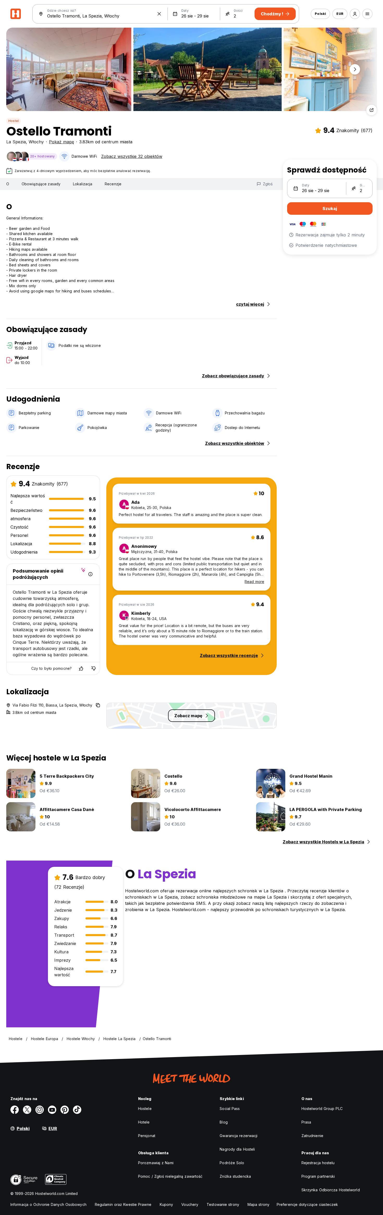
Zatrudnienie (312, 1135)
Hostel (13, 121)
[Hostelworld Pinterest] (64, 1110)
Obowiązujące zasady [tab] (41, 184)
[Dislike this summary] (93, 668)
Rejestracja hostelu (318, 1163)
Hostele (145, 1108)
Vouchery (189, 1204)
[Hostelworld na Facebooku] (14, 1110)
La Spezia (16, 141)
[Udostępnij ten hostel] (371, 110)
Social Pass (230, 1108)
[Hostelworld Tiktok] (77, 1110)
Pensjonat (146, 1135)
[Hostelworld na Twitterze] (27, 1110)
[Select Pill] (355, 14)
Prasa (306, 1122)
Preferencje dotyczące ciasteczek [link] (307, 1204)
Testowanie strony (223, 1204)
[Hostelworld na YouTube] (52, 1110)
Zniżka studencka (235, 1176)
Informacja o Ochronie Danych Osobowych (48, 1204)
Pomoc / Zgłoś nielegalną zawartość (170, 1176)
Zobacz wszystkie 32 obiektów (131, 156)
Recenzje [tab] (113, 184)
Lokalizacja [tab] (82, 184)
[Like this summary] (81, 668)
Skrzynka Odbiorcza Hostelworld (330, 1190)
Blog (223, 1122)
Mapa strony (258, 1204)
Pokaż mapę (61, 141)
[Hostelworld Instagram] (39, 1110)
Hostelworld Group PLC (322, 1108)
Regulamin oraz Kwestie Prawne (123, 1204)
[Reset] (159, 14)
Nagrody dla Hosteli (237, 1149)
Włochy (36, 141)
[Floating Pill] (355, 69)
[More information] (90, 574)
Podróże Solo (232, 1163)
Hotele (144, 1122)
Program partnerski (318, 1176)
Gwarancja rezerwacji (238, 1135)
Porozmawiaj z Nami (156, 1163)
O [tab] (7, 184)
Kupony (166, 1204)
